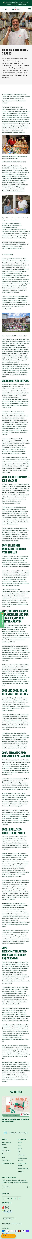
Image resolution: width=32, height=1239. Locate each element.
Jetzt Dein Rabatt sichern (21, 627)
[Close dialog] (30, 610)
